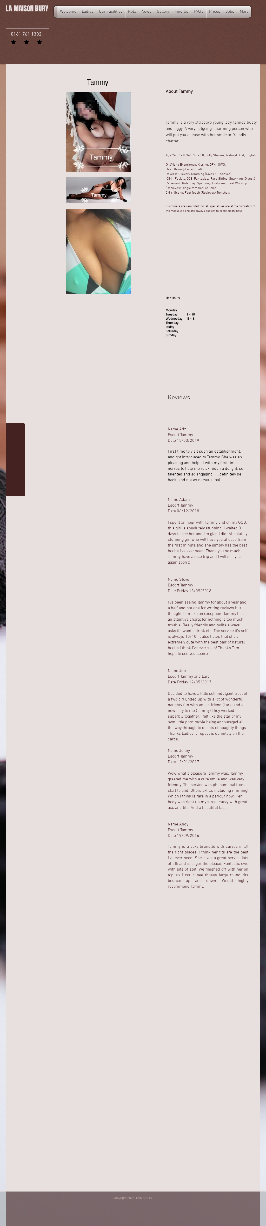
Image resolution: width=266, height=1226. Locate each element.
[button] (132, 12)
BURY (27, 8)
